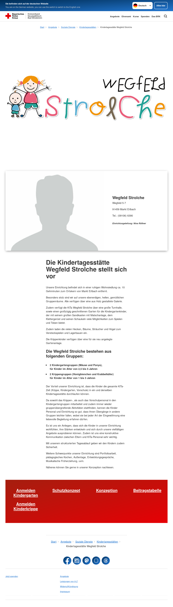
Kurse (136, 16)
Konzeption (107, 490)
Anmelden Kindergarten (25, 492)
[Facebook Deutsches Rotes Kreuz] (67, 561)
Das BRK (156, 16)
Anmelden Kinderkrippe (26, 506)
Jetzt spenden (11, 576)
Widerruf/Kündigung (69, 586)
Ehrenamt (126, 16)
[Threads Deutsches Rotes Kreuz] (106, 561)
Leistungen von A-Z (69, 581)
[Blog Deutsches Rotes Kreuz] (77, 561)
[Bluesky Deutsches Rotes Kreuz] (96, 561)
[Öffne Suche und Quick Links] (166, 16)
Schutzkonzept (66, 490)
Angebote (115, 16)
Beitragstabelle (147, 490)
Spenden (145, 16)
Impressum (65, 591)
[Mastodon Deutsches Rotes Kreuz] (86, 561)
